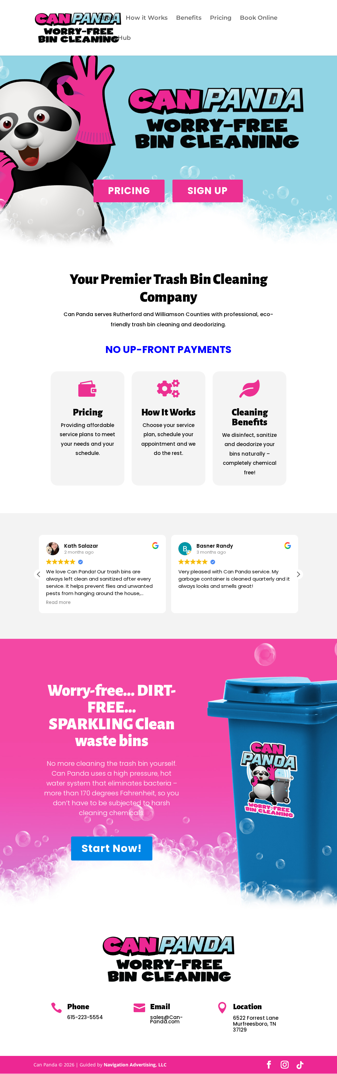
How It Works (168, 412)
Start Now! (112, 848)
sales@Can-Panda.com (166, 1019)
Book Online (258, 18)
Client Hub (114, 38)
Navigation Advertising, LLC (135, 1065)
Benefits (188, 18)
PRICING (129, 190)
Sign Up (208, 190)
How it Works (147, 18)
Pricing (220, 18)
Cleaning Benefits (250, 417)
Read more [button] (58, 603)
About (107, 18)
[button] (298, 574)
